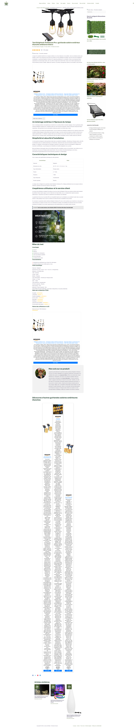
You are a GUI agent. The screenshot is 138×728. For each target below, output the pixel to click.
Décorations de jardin (38, 698)
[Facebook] (32, 675)
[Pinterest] (37, 675)
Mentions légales (88, 725)
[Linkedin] (40, 675)
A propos (74, 725)
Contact (78, 725)
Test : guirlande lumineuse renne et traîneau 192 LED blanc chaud (41, 697)
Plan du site (82, 725)
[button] (133, 3)
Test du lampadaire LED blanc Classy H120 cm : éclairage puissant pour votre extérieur (74, 716)
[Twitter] (35, 675)
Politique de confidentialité (96, 725)
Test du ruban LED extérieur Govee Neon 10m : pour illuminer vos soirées (57, 701)
